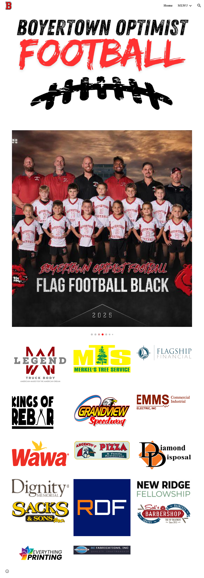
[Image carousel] (102, 233)
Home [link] (168, 5)
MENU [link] (183, 5)
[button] (199, 5)
